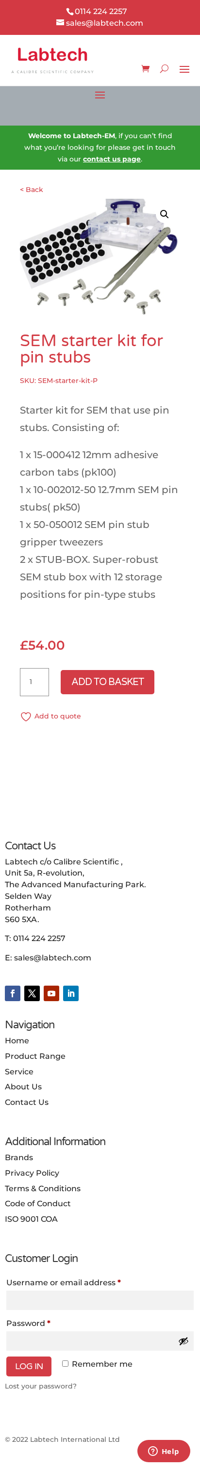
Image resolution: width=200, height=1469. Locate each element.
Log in (29, 1366)
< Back (31, 189)
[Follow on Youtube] (51, 993)
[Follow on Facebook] (12, 993)
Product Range (35, 1056)
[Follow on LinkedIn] (71, 993)
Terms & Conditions (43, 1188)
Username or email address (63, 1282)
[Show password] (183, 1341)
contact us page (112, 159)
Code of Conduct (38, 1203)
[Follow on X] (32, 993)
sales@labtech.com (52, 957)
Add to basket (107, 682)
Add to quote (57, 716)
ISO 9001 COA (31, 1219)
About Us (23, 1086)
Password (28, 1323)
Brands (19, 1157)
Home (17, 1040)
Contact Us (27, 1102)
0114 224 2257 (39, 938)
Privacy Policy (32, 1173)
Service (19, 1071)
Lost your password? (41, 1386)
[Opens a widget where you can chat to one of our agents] (163, 1452)
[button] (164, 214)
